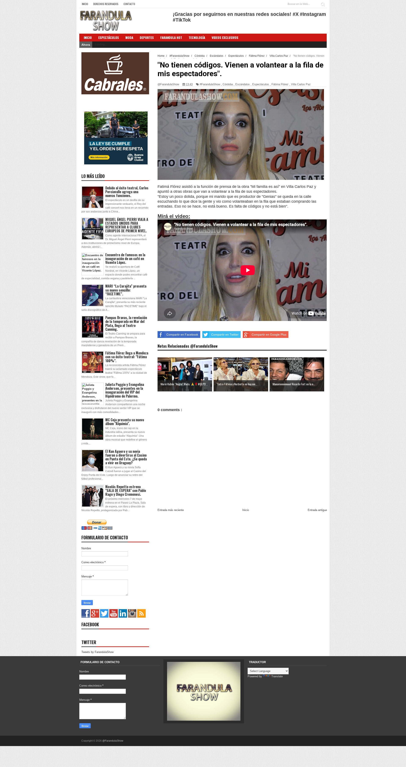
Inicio (85, 4)
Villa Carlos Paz (301, 84)
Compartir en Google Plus (269, 334)
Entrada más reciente (171, 510)
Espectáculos (108, 37)
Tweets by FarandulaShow (97, 652)
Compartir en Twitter (225, 334)
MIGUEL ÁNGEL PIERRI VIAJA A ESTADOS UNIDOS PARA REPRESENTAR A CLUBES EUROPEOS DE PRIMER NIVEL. (126, 225)
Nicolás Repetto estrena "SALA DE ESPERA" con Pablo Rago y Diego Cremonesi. (125, 490)
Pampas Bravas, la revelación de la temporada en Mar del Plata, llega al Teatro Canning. (126, 323)
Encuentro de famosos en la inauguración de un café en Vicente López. (125, 258)
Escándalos (242, 84)
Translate (277, 676)
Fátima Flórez (280, 84)
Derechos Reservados (105, 4)
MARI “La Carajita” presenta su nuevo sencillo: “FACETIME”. (125, 290)
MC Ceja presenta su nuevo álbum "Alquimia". (124, 421)
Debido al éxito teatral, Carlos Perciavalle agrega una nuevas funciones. (126, 191)
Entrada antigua (317, 510)
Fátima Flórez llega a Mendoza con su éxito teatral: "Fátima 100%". (126, 356)
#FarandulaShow (210, 84)
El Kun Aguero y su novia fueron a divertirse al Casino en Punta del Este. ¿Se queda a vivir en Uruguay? (126, 457)
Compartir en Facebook (182, 334)
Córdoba (228, 84)
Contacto (129, 4)
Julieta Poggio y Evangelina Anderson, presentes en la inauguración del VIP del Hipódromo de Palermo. (124, 390)
